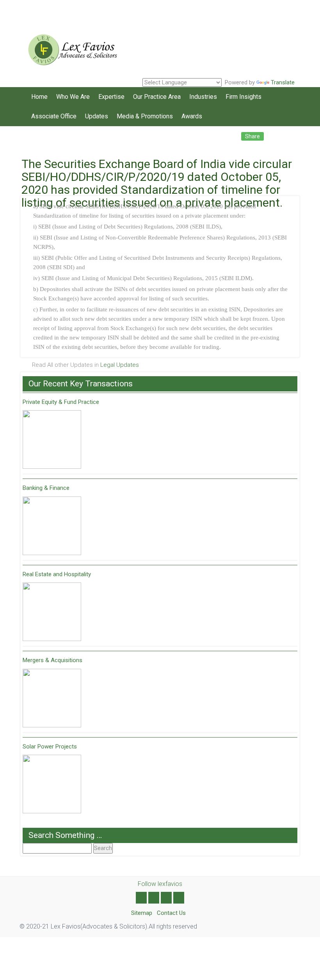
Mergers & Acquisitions (52, 660)
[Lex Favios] (70, 47)
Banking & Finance (46, 487)
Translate (283, 82)
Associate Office (53, 116)
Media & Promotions (145, 116)
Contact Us (171, 912)
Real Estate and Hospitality (57, 574)
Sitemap (141, 912)
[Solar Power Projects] (52, 784)
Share (252, 136)
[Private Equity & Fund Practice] (52, 439)
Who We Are (73, 96)
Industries (203, 96)
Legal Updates (119, 364)
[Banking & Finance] (52, 526)
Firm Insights (243, 96)
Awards (191, 116)
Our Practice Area (157, 96)
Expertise (111, 96)
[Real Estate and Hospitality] (52, 611)
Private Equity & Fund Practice (61, 401)
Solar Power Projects (50, 746)
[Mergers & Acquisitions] (52, 698)
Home (39, 96)
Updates (96, 116)
